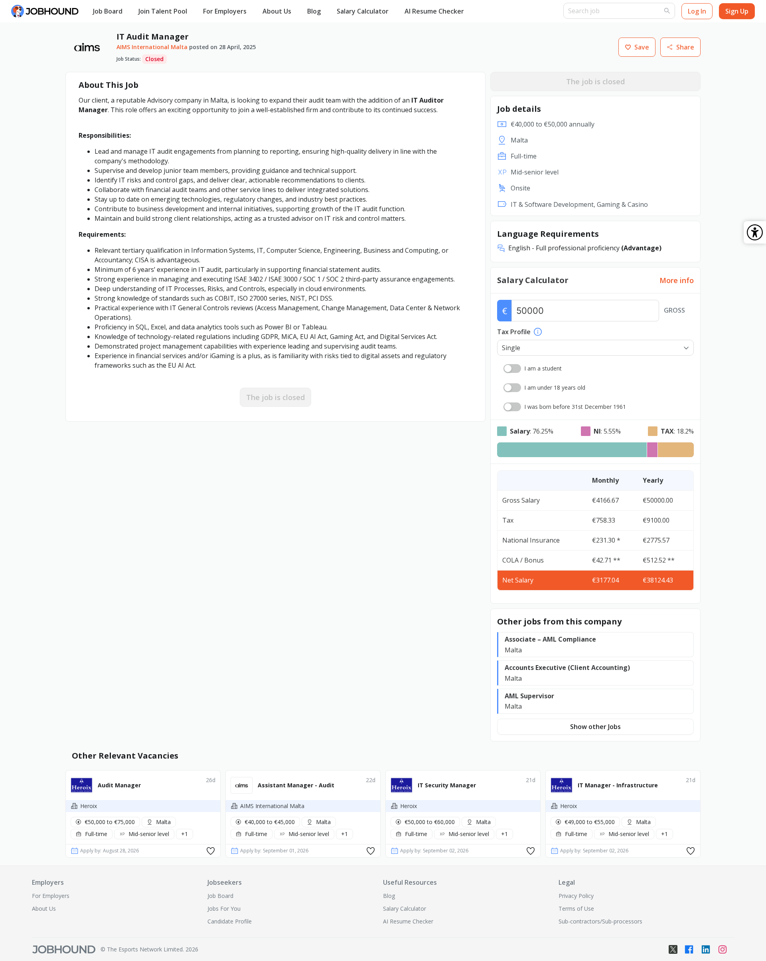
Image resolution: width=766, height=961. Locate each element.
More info (676, 280)
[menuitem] (107, 11)
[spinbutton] (585, 310)
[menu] (324, 11)
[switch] (512, 368)
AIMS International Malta (152, 47)
